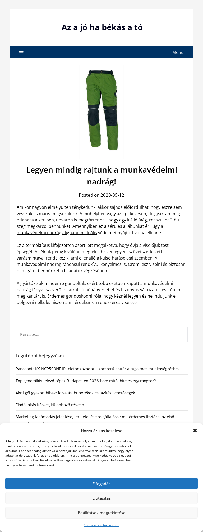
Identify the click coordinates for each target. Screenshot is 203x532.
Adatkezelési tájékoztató (101, 525)
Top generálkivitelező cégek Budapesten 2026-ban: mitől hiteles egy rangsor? (86, 380)
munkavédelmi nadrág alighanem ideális (57, 232)
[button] (195, 430)
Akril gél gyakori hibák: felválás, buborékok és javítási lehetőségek (75, 392)
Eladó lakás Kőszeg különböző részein (50, 404)
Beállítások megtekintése (102, 512)
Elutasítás (102, 498)
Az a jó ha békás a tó (102, 27)
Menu (178, 52)
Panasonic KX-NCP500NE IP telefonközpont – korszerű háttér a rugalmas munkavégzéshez (97, 368)
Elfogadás (101, 483)
